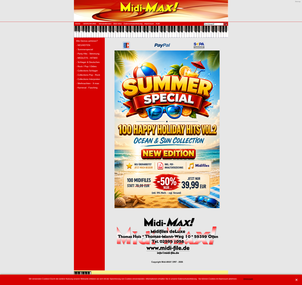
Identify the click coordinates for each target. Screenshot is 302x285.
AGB (158, 24)
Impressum (149, 24)
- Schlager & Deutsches (88, 62)
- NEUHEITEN (83, 45)
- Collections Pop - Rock (88, 75)
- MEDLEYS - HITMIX (87, 58)
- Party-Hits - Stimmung (87, 53)
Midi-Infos (117, 24)
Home (77, 24)
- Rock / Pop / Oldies (86, 66)
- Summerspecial (84, 49)
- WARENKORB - (89, 24)
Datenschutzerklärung (133, 24)
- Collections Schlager (87, 70)
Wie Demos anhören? (87, 41)
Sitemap (297, 1)
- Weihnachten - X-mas (87, 83)
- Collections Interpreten (88, 79)
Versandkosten (105, 24)
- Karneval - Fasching (87, 87)
